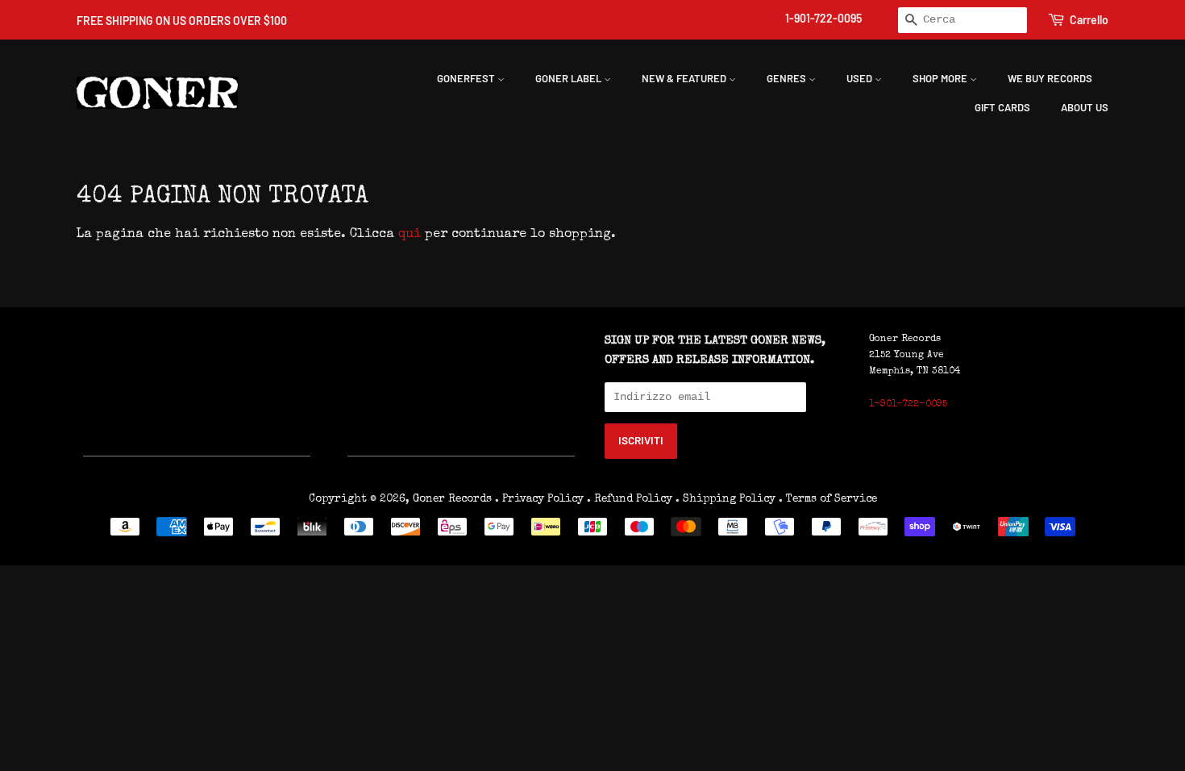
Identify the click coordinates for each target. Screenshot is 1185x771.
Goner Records (454, 499)
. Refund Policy (629, 499)
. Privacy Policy (539, 499)
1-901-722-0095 (823, 18)
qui (409, 234)
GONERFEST (467, 78)
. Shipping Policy (725, 499)
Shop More (941, 78)
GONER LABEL (569, 78)
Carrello (1089, 20)
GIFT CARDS (1002, 107)
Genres (788, 78)
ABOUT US (1084, 107)
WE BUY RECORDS (1050, 78)
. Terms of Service (828, 499)
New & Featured (685, 78)
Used (860, 78)
